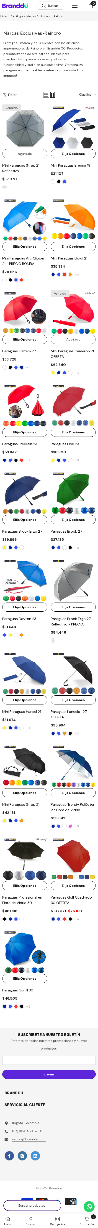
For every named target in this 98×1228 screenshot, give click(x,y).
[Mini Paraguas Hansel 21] (24, 673)
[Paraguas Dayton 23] (24, 580)
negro (59, 181)
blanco (53, 181)
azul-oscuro (53, 274)
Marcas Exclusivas (38, 16)
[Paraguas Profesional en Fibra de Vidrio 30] (24, 858)
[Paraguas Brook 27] (73, 492)
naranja (70, 274)
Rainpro (59, 16)
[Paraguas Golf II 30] (24, 951)
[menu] (74, 5)
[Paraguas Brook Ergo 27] (24, 492)
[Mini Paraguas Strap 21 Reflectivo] (24, 126)
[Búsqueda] (44, 6)
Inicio (3, 16)
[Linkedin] (35, 1156)
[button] (46, 95)
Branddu (55, 1188)
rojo (21, 280)
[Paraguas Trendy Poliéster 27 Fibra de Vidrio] (73, 766)
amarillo (53, 373)
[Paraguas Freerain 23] (24, 405)
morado (70, 826)
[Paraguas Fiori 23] (73, 405)
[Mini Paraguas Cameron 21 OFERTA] (73, 312)
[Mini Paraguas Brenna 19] (73, 126)
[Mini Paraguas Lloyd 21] (73, 219)
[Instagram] (22, 1156)
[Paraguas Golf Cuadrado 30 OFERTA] (73, 858)
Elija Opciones (73, 154)
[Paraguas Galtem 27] (24, 312)
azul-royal (64, 181)
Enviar (49, 1074)
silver (4, 187)
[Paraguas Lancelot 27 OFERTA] (73, 673)
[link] (30, 1220)
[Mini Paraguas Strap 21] (24, 766)
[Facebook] (9, 1156)
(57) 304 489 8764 (27, 1131)
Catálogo (17, 16)
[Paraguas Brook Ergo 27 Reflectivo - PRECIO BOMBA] (73, 580)
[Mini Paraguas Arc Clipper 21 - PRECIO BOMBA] (24, 219)
